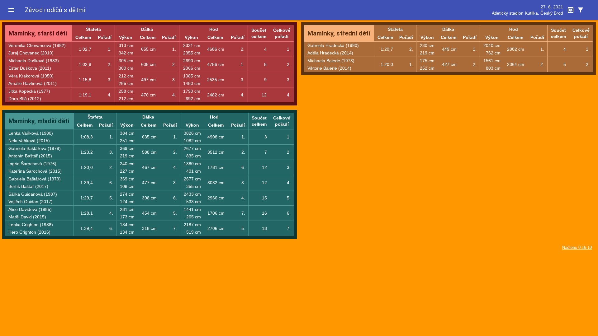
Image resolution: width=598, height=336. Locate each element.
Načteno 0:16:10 (577, 247)
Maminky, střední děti (338, 33)
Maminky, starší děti (37, 33)
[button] (11, 9)
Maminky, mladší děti (38, 121)
